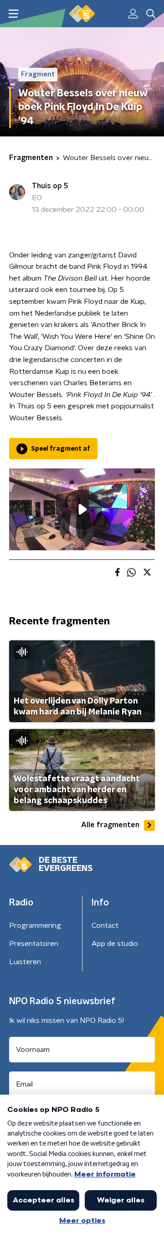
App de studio (115, 943)
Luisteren (25, 961)
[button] (13, 13)
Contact (105, 925)
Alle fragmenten (110, 825)
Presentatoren (33, 943)
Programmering (35, 925)
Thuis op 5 (50, 186)
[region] (82, 509)
